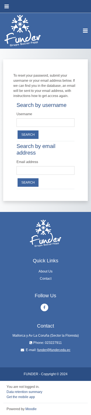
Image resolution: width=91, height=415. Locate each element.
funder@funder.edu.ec (53, 350)
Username (24, 114)
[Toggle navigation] (85, 31)
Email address (27, 162)
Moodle (31, 409)
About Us (45, 271)
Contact (45, 278)
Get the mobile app (21, 397)
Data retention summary (24, 392)
